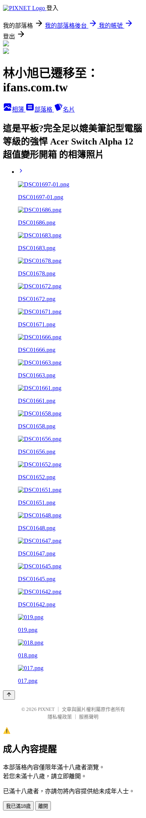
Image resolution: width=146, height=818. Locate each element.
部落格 (44, 109)
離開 (43, 806)
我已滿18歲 (18, 806)
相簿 (18, 109)
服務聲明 (88, 717)
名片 (69, 109)
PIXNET (46, 709)
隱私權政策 (60, 717)
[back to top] (9, 695)
